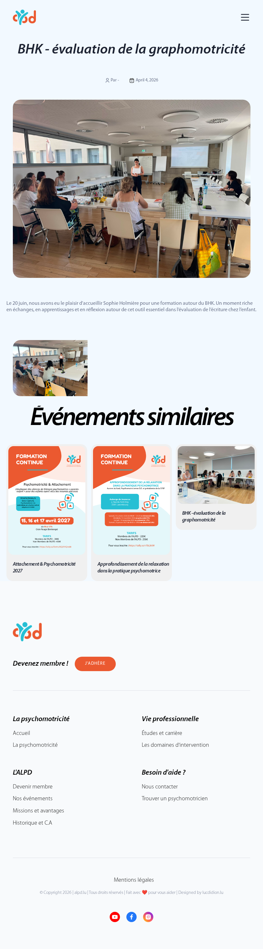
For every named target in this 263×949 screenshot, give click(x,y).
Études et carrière (162, 734)
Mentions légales (134, 880)
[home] (24, 17)
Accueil (21, 734)
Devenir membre (33, 787)
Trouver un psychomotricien (175, 799)
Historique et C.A (32, 823)
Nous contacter (160, 787)
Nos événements (33, 799)
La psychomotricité (35, 745)
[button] (245, 17)
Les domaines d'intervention (175, 745)
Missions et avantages (38, 811)
